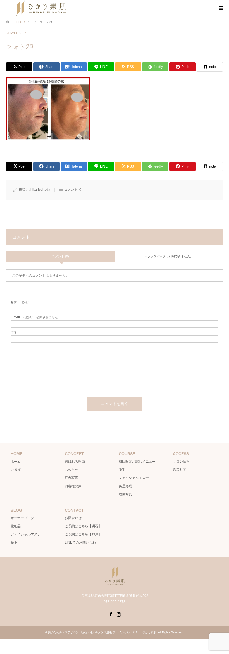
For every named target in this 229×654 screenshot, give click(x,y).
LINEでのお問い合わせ (82, 542)
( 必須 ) (20, 302)
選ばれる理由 (75, 462)
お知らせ (71, 470)
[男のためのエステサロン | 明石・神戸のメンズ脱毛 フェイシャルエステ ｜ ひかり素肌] (114, 584)
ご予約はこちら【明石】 (83, 526)
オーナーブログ (22, 518)
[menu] (220, 8)
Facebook (111, 614)
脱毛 (122, 470)
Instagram (119, 614)
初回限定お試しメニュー (137, 462)
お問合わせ (73, 518)
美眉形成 (125, 486)
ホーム (16, 462)
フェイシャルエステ (134, 478)
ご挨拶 (16, 470)
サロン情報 (181, 462)
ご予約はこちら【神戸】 (83, 534)
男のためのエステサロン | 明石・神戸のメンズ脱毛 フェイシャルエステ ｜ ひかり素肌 (102, 632)
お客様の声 (73, 486)
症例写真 (71, 478)
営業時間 (179, 470)
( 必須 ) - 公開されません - (35, 317)
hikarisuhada (40, 190)
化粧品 (16, 526)
